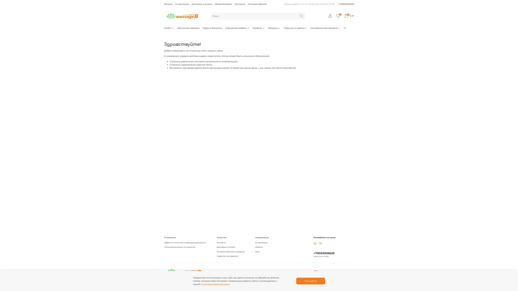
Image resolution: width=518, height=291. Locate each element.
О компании (182, 4)
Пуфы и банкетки (212, 28)
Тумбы (167, 28)
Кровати (257, 28)
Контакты (240, 4)
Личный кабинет (257, 4)
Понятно (310, 281)
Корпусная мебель (236, 28)
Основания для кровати (324, 28)
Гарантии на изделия (227, 256)
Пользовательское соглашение (179, 247)
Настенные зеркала (188, 28)
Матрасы (273, 28)
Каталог (168, 4)
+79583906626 (346, 4)
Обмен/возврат (223, 4)
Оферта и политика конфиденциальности (185, 242)
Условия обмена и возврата (231, 251)
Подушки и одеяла (294, 28)
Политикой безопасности (215, 284)
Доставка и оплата (202, 4)
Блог (257, 251)
